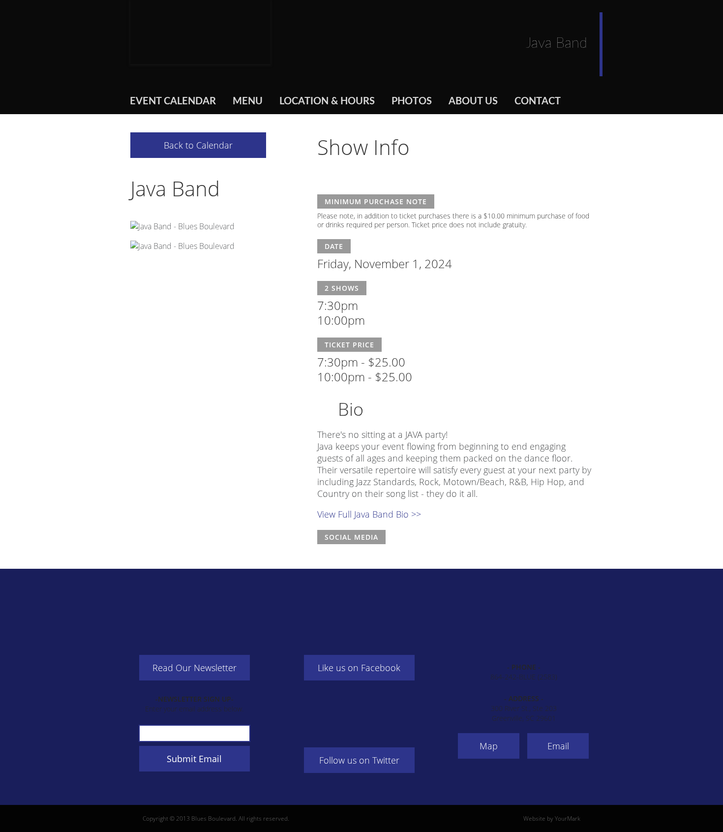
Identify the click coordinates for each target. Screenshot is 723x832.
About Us (473, 101)
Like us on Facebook (359, 668)
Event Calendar (173, 101)
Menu (248, 101)
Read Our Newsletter (194, 668)
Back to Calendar (198, 145)
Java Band (175, 188)
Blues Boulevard (200, 32)
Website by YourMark (551, 818)
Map (489, 746)
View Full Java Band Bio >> (369, 514)
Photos (412, 101)
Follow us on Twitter (359, 760)
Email (558, 746)
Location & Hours (327, 101)
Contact (537, 101)
